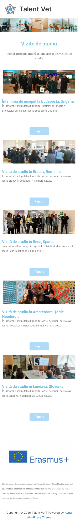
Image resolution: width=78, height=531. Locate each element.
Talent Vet (35, 9)
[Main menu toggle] (70, 9)
